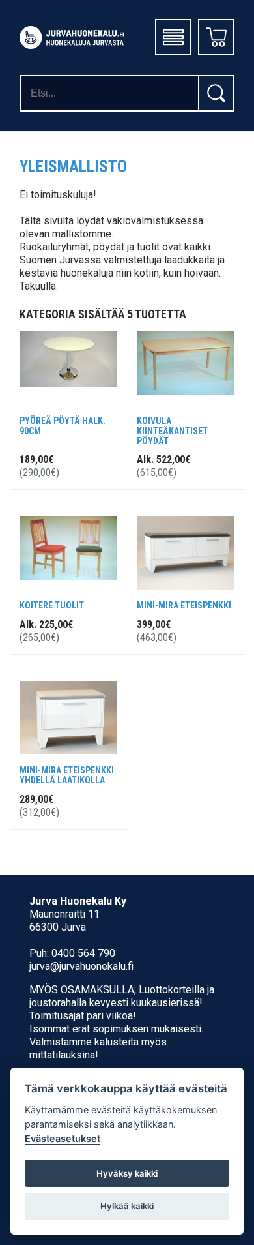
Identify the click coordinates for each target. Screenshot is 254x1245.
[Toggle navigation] (173, 37)
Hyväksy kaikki (127, 1173)
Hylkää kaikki (127, 1206)
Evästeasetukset (62, 1138)
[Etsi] (216, 93)
